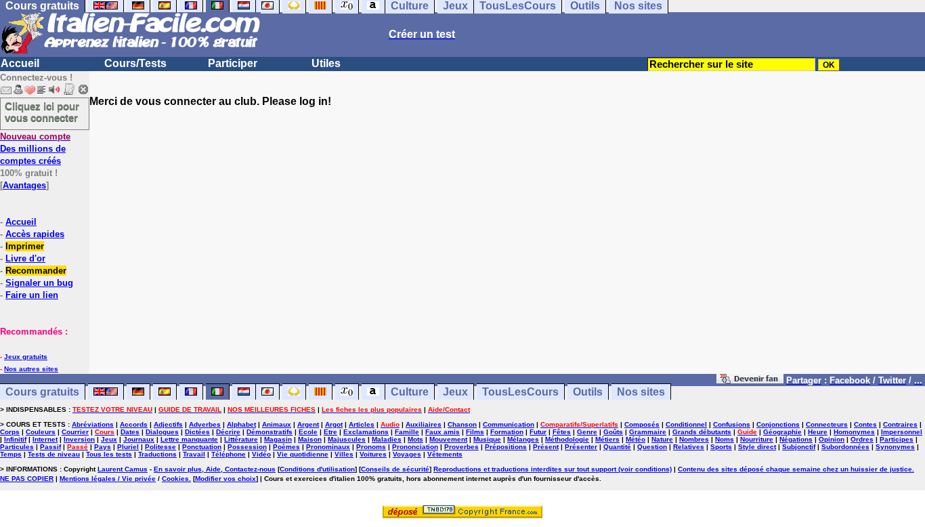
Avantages (24, 185)
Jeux (455, 392)
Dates (130, 432)
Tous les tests (109, 454)
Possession (247, 446)
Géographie (782, 432)
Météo (635, 439)
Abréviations (93, 424)
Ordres (862, 439)
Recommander (35, 271)
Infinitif (15, 439)
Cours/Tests (135, 63)
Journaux (138, 439)
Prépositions (506, 446)
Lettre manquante (189, 439)
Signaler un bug (39, 283)
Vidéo (261, 454)
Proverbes (461, 446)
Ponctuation (201, 446)
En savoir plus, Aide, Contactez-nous (215, 469)
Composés (642, 424)
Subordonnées (845, 446)
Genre (587, 432)
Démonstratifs (269, 432)
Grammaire (647, 432)
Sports (721, 446)
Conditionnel (686, 424)
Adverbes (205, 424)
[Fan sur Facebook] (749, 379)
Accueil (20, 63)
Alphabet (241, 424)
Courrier (75, 432)
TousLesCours (520, 392)
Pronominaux (328, 446)
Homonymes (854, 432)
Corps (10, 432)
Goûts (613, 432)
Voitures (373, 454)
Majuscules (347, 439)
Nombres (694, 439)
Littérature (241, 439)
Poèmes (286, 446)
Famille (407, 432)
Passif (50, 446)
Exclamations (366, 432)
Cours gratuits (42, 392)
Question (652, 446)
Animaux (276, 424)
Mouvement (448, 439)
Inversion (79, 439)
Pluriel (128, 446)
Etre (330, 432)
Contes (865, 424)
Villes (344, 454)
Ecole (308, 432)
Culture (410, 392)
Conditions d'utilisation (317, 469)
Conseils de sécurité (395, 469)
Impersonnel (901, 432)
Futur (538, 432)
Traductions (157, 454)
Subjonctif (798, 446)
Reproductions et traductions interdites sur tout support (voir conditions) (552, 469)
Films (475, 432)
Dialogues (162, 432)
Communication (508, 424)
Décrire (228, 432)
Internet (45, 439)
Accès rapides (34, 234)
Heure (817, 432)
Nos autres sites (31, 369)
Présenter (581, 446)
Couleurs (41, 432)
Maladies (387, 439)
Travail (194, 454)
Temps (11, 454)
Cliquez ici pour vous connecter (42, 111)
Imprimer (24, 246)
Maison (310, 439)
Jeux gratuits (25, 356)
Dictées (197, 432)
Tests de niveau (54, 454)
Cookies (175, 478)
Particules (17, 446)
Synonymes (895, 446)
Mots (415, 439)
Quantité (617, 446)
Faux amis (442, 432)
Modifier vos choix (225, 478)
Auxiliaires (424, 424)
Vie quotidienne (302, 454)
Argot (334, 424)
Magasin (278, 439)
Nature (662, 439)
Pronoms (371, 446)
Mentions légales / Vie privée (108, 478)
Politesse (160, 446)
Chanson (462, 424)
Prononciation (415, 446)
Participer (232, 63)
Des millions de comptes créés (35, 148)
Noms (724, 439)
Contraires (900, 424)
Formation (506, 432)
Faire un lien (31, 295)
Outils (588, 392)
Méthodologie (567, 439)
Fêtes (562, 432)
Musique (487, 439)
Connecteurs (827, 424)
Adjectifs (168, 424)
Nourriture (756, 439)
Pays (102, 446)
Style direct (757, 446)
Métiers (607, 439)
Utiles (326, 63)
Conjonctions (778, 424)
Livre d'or (25, 258)
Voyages (407, 454)
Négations (796, 439)
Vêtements (444, 454)
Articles (361, 424)
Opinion (831, 439)
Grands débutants (701, 432)
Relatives (688, 446)
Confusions (731, 424)
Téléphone (228, 454)
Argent (308, 424)
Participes (896, 439)
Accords (134, 424)
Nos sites (641, 392)
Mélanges (523, 439)
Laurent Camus (123, 469)
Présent (546, 446)
